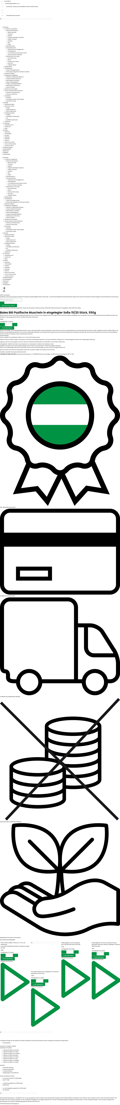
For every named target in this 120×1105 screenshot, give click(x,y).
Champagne (8, 133)
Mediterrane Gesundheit (11, 89)
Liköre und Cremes (9, 106)
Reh (9, 42)
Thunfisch (10, 34)
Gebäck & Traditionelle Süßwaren (14, 77)
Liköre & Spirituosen (11, 111)
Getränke (5, 102)
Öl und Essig (6, 123)
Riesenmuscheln (12, 32)
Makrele (10, 35)
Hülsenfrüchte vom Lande (12, 56)
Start (1, 308)
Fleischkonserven (10, 46)
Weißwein (7, 137)
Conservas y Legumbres (11, 29)
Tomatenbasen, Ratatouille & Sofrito (17, 53)
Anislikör (8, 114)
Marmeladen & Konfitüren (12, 80)
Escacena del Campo (13, 61)
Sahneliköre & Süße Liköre (12, 116)
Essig (6, 128)
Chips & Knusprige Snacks (12, 70)
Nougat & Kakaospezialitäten (13, 83)
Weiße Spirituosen (11, 109)
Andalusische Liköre (10, 113)
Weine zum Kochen (10, 142)
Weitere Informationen (6, 961)
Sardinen (10, 41)
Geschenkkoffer (7, 149)
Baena (9, 59)
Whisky (8, 108)
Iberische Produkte (9, 73)
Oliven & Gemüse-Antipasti (15, 54)
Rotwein (7, 135)
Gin (7, 118)
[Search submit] (2, 303)
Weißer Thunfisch (12, 39)
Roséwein (7, 138)
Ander (9, 44)
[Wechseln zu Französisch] (6, 154)
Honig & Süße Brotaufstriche (13, 78)
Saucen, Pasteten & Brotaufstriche (14, 90)
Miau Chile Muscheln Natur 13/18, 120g (70, 944)
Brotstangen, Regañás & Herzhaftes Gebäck (17, 71)
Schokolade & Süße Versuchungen (15, 99)
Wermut (7, 140)
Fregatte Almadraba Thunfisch (16, 37)
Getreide (8, 97)
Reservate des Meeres (12, 30)
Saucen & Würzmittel (11, 94)
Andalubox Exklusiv (7, 147)
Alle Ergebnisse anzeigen (8, 305)
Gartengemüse (12, 51)
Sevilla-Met (7, 121)
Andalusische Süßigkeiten (11, 75)
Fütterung (5, 27)
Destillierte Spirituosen (12, 120)
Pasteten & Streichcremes (13, 92)
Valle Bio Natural (12, 65)
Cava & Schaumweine (10, 144)
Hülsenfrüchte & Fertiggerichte (16, 49)
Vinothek (5, 130)
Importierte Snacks (11, 101)
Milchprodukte (8, 66)
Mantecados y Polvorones (13, 85)
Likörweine (7, 132)
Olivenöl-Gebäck (10, 87)
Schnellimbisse (8, 68)
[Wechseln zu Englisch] (5, 152)
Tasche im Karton (9, 145)
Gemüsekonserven (11, 47)
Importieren (8, 96)
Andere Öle (7, 126)
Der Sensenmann (12, 58)
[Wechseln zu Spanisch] (6, 150)
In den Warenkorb (7, 328)
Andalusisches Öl (9, 125)
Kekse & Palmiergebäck (12, 82)
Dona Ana (10, 63)
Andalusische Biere (9, 104)
